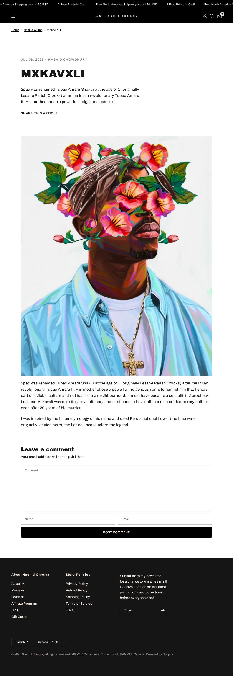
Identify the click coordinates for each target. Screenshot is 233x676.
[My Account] (204, 16)
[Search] (212, 16)
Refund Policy (77, 590)
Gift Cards (19, 617)
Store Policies (78, 574)
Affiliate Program (24, 603)
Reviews (18, 590)
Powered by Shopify (159, 654)
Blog (14, 610)
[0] (219, 16)
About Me (19, 584)
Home (15, 29)
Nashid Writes (33, 29)
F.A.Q (70, 610)
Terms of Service (79, 603)
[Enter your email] (162, 610)
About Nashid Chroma (30, 574)
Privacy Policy (77, 584)
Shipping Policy (78, 597)
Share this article (39, 113)
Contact (17, 597)
